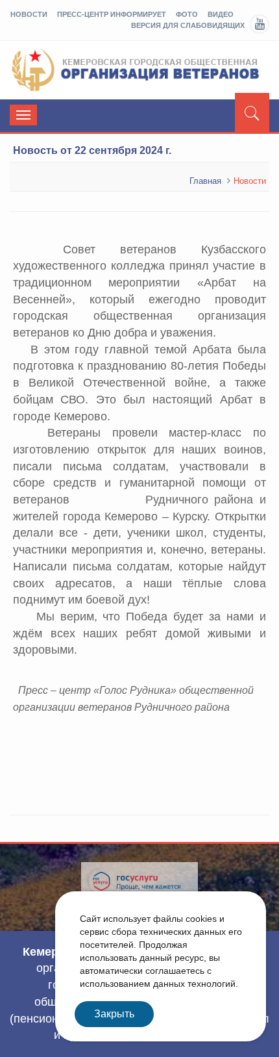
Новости (28, 14)
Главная (205, 181)
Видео (221, 14)
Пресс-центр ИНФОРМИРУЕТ (111, 14)
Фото (187, 14)
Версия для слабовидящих (188, 25)
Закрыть (114, 1013)
